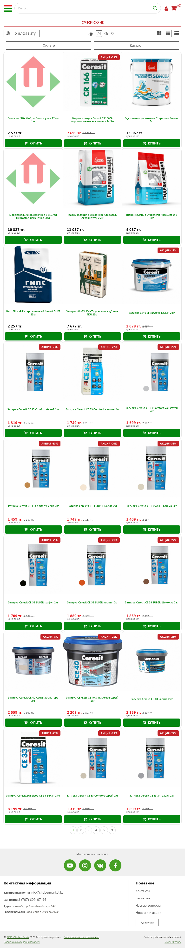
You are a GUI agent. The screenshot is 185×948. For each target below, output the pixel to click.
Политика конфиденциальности (22, 942)
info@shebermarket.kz (47, 892)
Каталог (136, 45)
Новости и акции (148, 912)
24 (99, 33)
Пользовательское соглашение (81, 937)
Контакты (143, 891)
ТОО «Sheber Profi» (18, 937)
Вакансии (143, 898)
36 (106, 33)
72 (112, 33)
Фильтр (49, 45)
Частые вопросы (148, 905)
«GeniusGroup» (173, 942)
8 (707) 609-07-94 (32, 899)
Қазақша (147, 922)
